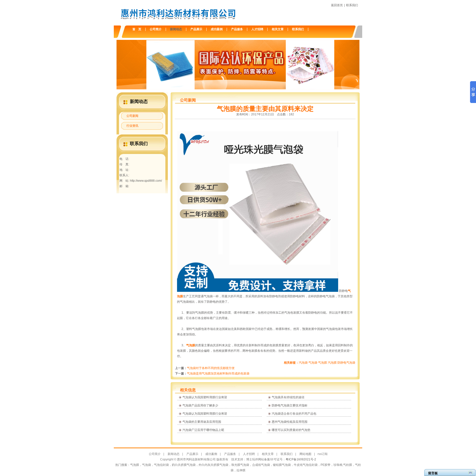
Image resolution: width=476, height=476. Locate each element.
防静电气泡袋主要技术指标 (289, 405)
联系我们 (352, 5)
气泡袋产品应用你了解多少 (200, 405)
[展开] (470, 472)
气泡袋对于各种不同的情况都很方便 (211, 368)
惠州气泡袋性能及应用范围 (289, 422)
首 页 (136, 29)
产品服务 (237, 29)
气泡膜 (190, 345)
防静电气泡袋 (346, 362)
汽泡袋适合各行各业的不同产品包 (294, 413)
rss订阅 (322, 454)
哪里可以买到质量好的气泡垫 (291, 430)
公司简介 (156, 29)
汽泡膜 (332, 362)
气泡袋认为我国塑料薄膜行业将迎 (204, 397)
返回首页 (337, 5)
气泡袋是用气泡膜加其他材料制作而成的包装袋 (218, 373)
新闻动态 (176, 29)
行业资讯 (132, 125)
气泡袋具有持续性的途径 (288, 397)
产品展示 (196, 29)
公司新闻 (132, 116)
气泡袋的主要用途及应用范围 (201, 422)
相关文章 (278, 29)
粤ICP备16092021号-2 (301, 459)
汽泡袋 (303, 362)
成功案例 (217, 29)
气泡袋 (312, 362)
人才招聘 (257, 29)
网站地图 (305, 454)
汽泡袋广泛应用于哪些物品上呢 (203, 430)
